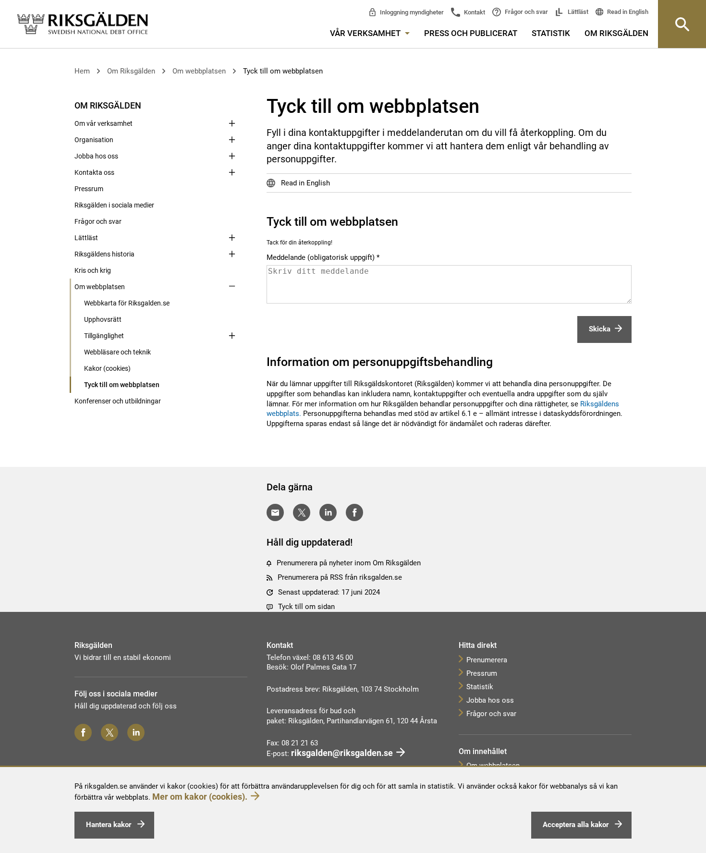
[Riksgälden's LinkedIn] (136, 732)
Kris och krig (92, 270)
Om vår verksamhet (103, 123)
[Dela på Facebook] (354, 512)
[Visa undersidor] (232, 105)
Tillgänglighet (104, 336)
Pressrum (88, 189)
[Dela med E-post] (275, 512)
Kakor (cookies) (107, 368)
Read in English (627, 11)
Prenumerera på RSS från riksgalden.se (340, 577)
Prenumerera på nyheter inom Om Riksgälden (349, 563)
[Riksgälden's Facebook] (83, 732)
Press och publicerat (470, 33)
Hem (82, 71)
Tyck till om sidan (306, 606)
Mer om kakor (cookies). (199, 797)
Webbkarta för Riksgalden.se (127, 303)
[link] (82, 23)
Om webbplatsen (199, 71)
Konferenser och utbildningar (117, 401)
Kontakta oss (94, 172)
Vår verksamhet (366, 33)
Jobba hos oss (96, 156)
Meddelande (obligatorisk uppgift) (321, 257)
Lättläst (577, 11)
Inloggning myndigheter (411, 12)
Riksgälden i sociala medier (114, 205)
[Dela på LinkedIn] (328, 512)
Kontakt (474, 12)
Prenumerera (486, 660)
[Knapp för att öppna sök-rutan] (682, 24)
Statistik (551, 33)
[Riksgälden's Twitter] (109, 732)
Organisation (93, 140)
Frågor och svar (525, 11)
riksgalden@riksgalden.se (342, 753)
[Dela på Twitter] (301, 512)
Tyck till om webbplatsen (283, 71)
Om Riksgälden (616, 33)
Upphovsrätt (103, 319)
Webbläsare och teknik (117, 352)
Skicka (599, 329)
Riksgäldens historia (104, 254)
